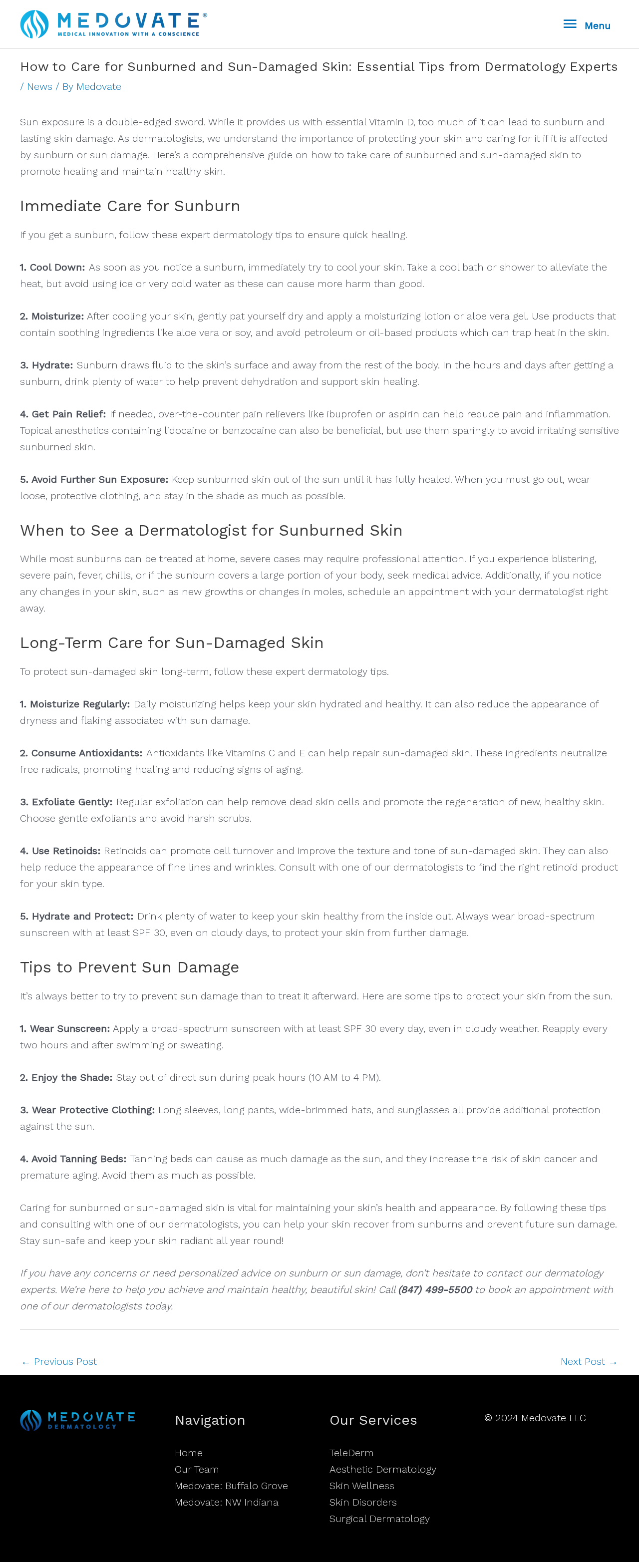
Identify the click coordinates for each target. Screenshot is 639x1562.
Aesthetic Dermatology (382, 1469)
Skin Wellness (361, 1486)
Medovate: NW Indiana (227, 1502)
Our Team (197, 1469)
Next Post (589, 1361)
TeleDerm (351, 1453)
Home (189, 1453)
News (39, 86)
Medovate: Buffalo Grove (231, 1486)
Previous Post (59, 1361)
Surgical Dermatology (379, 1519)
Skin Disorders (363, 1502)
